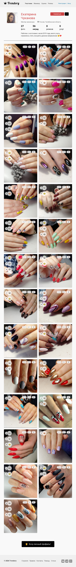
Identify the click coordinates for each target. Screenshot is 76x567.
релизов (49, 27)
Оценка (43, 3)
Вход (69, 3)
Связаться (57, 14)
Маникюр (37, 3)
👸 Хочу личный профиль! (38, 544)
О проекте (25, 561)
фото (23, 27)
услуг (61, 27)
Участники (28, 3)
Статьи (53, 561)
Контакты (40, 561)
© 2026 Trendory (10, 561)
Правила (32, 561)
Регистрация (62, 3)
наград (35, 27)
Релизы (50, 3)
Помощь (47, 561)
